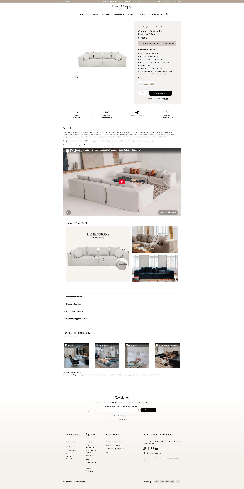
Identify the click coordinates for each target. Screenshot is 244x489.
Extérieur (143, 14)
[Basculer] (64, 296)
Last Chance (154, 14)
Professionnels (167, 1)
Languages (176, 1)
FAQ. (93, 145)
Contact (159, 1)
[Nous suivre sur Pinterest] (67, 1)
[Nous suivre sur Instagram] (65, 1)
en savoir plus (170, 43)
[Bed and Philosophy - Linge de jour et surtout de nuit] (122, 7)
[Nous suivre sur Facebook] (63, 1)
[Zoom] (76, 77)
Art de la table (119, 14)
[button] (151, 1)
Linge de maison (92, 14)
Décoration (106, 14)
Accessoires (132, 14)
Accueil (140, 27)
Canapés (79, 14)
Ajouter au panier (160, 93)
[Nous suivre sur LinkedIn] (68, 1)
